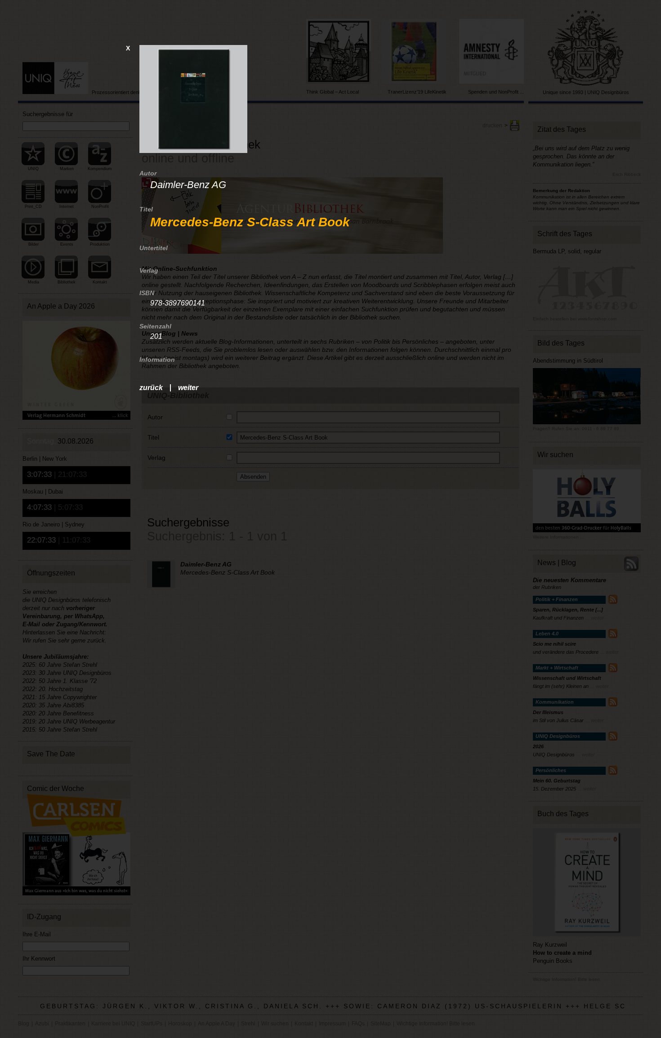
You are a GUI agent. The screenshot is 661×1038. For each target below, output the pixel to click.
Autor (147, 173)
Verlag (148, 270)
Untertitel (153, 248)
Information (157, 359)
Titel (146, 209)
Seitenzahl (155, 326)
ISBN (146, 293)
